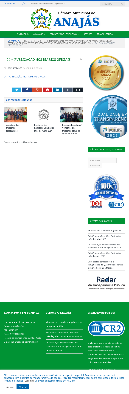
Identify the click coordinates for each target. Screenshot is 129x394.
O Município (23, 34)
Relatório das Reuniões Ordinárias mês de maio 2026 (104, 255)
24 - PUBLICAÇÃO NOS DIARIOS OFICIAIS (25, 76)
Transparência (105, 34)
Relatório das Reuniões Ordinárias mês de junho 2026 (44, 127)
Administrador (15, 68)
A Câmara (38, 34)
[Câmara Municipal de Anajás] (64, 18)
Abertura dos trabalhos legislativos (48, 3)
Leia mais (29, 380)
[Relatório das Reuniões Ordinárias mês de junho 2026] (43, 114)
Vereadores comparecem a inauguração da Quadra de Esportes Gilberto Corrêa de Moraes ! (105, 264)
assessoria (93, 350)
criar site (107, 342)
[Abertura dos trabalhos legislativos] (15, 114)
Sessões (88, 34)
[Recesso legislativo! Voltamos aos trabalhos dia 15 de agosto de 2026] (71, 114)
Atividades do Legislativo (63, 34)
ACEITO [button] (23, 386)
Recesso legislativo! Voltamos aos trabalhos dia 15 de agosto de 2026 (72, 129)
